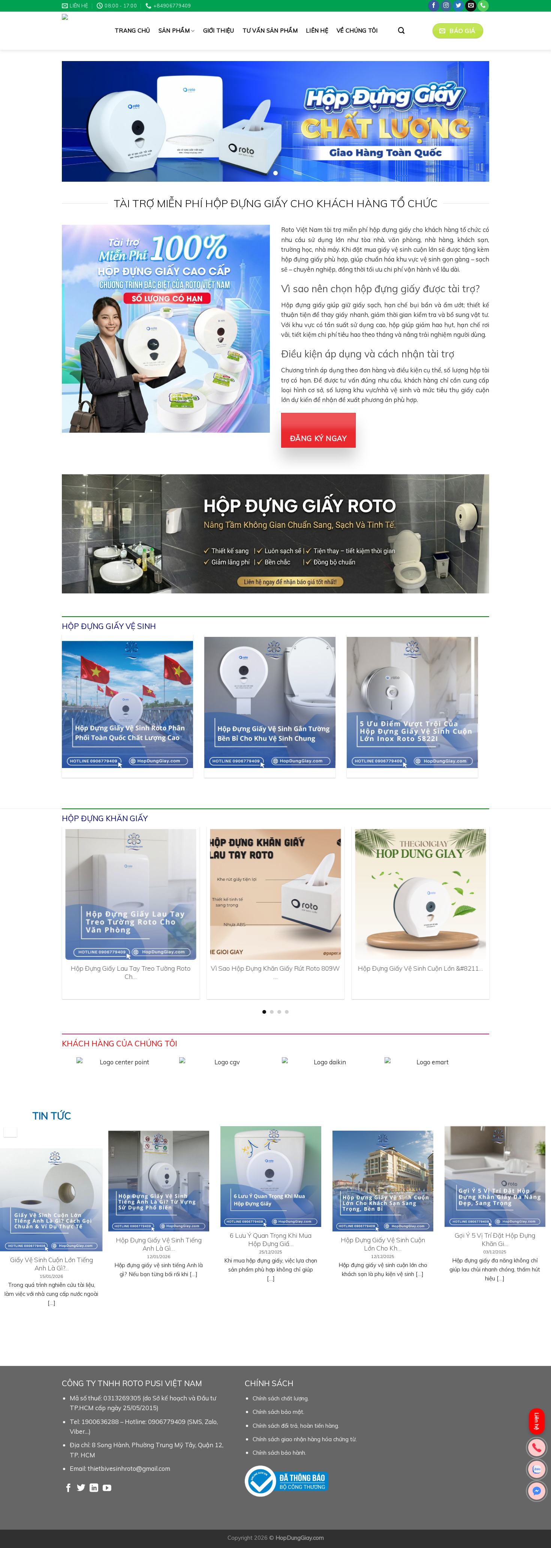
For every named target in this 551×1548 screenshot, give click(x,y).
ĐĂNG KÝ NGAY (318, 438)
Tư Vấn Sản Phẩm (270, 30)
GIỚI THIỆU (218, 30)
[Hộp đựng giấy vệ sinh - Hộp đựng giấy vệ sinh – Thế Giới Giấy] (82, 31)
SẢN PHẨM (174, 30)
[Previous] (74, 715)
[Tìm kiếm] (401, 30)
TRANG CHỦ (132, 30)
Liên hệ (317, 30)
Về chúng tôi (357, 30)
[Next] (465, 715)
